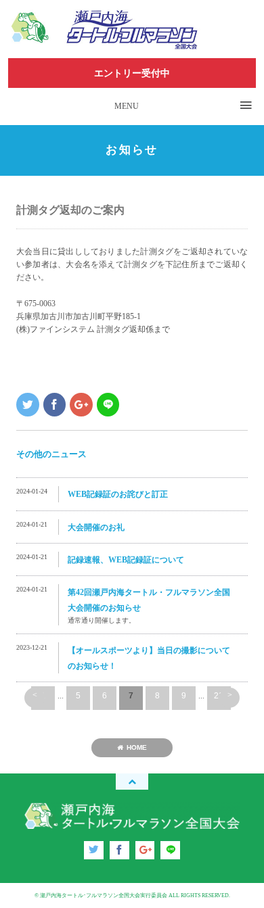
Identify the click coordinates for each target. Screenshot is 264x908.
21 (218, 695)
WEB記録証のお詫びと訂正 (118, 494)
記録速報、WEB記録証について (126, 560)
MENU (126, 106)
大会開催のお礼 (96, 527)
